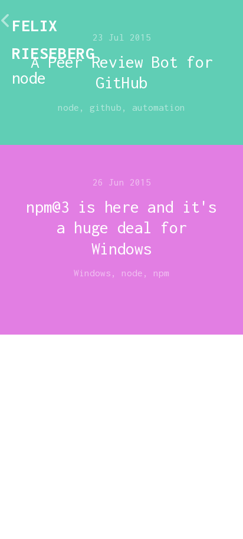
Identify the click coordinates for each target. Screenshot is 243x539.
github (105, 107)
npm (161, 272)
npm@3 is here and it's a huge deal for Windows (121, 228)
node (68, 107)
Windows (92, 272)
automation (158, 107)
